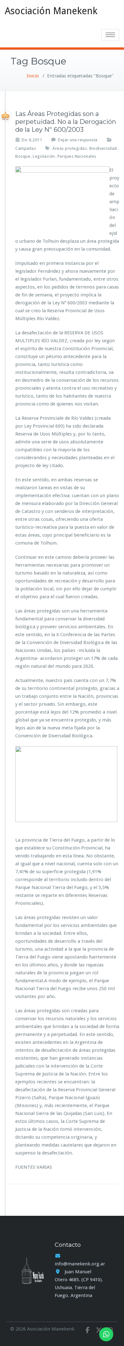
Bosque (22, 156)
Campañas (25, 148)
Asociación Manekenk (51, 10)
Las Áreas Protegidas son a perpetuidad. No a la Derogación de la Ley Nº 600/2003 (65, 121)
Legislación (44, 156)
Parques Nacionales (77, 156)
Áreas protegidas (69, 148)
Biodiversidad (103, 148)
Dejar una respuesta (78, 139)
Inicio (33, 76)
